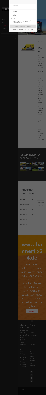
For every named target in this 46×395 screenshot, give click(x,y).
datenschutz (15, 29)
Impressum (21, 29)
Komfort (22, 13)
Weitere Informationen (28, 29)
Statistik (22, 20)
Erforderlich (22, 6)
